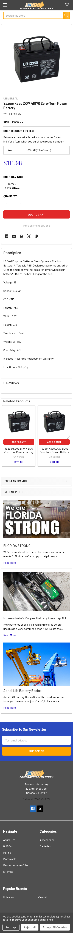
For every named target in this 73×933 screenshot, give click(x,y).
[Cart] (67, 5)
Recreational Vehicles (16, 865)
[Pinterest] (36, 236)
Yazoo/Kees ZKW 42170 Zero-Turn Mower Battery (18, 450)
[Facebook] (6, 236)
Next (68, 436)
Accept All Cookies (55, 927)
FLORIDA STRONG (17, 545)
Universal (8, 897)
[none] (36, 59)
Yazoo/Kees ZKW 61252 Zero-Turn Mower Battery (54, 450)
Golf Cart (8, 846)
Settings (10, 927)
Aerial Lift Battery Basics (22, 690)
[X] (29, 236)
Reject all (30, 927)
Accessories (47, 839)
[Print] (21, 236)
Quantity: (10, 196)
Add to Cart (19, 442)
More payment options (36, 225)
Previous (4, 436)
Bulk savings (13, 176)
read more (9, 562)
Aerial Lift (9, 839)
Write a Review (12, 113)
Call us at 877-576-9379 (36, 799)
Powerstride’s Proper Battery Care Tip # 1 (34, 618)
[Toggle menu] (5, 5)
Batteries (45, 846)
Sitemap (8, 871)
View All (42, 897)
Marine (7, 852)
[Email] (14, 236)
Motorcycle (9, 859)
